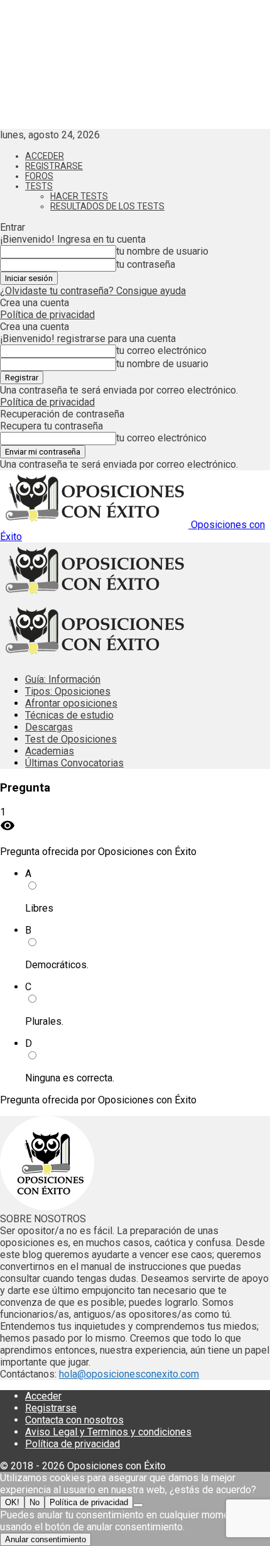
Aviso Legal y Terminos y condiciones (108, 1432)
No (35, 1502)
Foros (39, 176)
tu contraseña (145, 264)
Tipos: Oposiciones (68, 691)
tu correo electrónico (161, 350)
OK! (12, 1502)
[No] (138, 1505)
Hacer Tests (79, 196)
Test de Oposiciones (71, 739)
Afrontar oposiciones (71, 703)
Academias (49, 751)
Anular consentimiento (45, 1539)
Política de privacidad (47, 315)
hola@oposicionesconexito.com (129, 1374)
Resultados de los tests (107, 206)
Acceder (44, 156)
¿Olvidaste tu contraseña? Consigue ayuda (93, 291)
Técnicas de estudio (69, 715)
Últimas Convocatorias (74, 763)
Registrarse (54, 166)
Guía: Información (62, 679)
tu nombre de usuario (162, 251)
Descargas (49, 727)
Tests (39, 186)
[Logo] (94, 597)
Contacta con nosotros (74, 1420)
